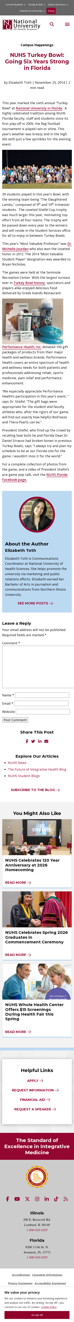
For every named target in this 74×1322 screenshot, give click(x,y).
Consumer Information (47, 1275)
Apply (32, 1081)
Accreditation (21, 1275)
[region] (37, 1304)
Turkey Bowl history (29, 283)
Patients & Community (31, 10)
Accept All (37, 1315)
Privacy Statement (20, 1283)
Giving (51, 10)
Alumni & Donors (57, 4)
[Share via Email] (46, 741)
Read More (15, 883)
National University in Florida (39, 108)
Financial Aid (32, 1100)
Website (8, 711)
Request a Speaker (32, 1109)
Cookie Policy (49, 1307)
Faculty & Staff (35, 4)
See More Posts (33, 603)
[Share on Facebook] (27, 741)
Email (7, 703)
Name (8, 695)
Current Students (14, 4)
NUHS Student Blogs (24, 776)
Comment (11, 643)
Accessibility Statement (50, 1283)
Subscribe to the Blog (33, 790)
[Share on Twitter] (33, 741)
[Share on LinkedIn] (39, 741)
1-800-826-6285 (37, 1230)
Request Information (33, 1090)
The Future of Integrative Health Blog (37, 769)
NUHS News (17, 763)
